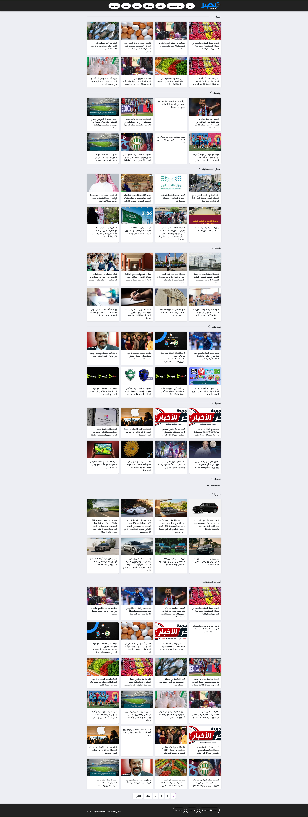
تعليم (218, 248)
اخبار (218, 16)
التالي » (138, 796)
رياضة (217, 93)
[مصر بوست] (210, 6)
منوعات (216, 326)
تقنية (218, 403)
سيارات (216, 494)
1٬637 (148, 796)
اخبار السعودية (211, 169)
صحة (217, 479)
